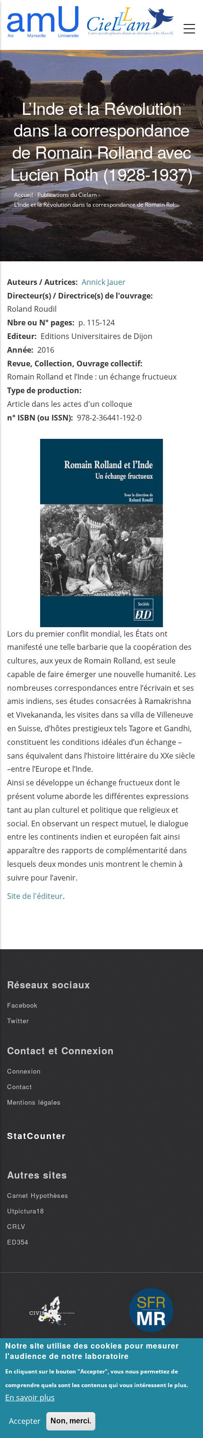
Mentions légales (34, 1102)
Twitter (18, 1020)
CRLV (16, 1226)
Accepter (25, 1421)
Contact (19, 1086)
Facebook (22, 1005)
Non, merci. (71, 1421)
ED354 (17, 1241)
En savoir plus (30, 1397)
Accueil (23, 195)
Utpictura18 (25, 1210)
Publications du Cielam (67, 195)
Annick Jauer (104, 282)
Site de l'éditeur (35, 896)
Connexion (24, 1070)
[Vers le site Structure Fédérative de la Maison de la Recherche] (151, 1310)
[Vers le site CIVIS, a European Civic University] (52, 1310)
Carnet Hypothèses (37, 1195)
